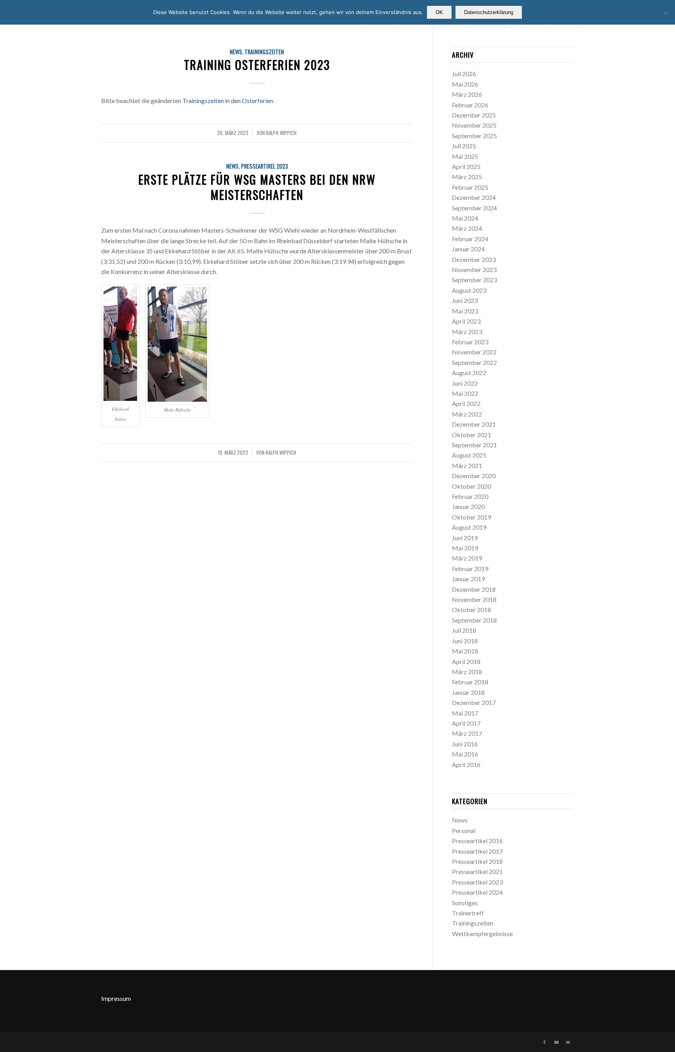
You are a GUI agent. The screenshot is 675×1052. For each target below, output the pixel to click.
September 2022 (474, 362)
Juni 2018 (465, 640)
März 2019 (467, 558)
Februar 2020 (470, 496)
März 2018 (467, 671)
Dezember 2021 (474, 424)
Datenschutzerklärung (488, 12)
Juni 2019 (465, 537)
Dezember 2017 (474, 702)
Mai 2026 (465, 84)
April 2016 (466, 764)
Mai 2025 (465, 156)
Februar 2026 (470, 105)
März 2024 (467, 228)
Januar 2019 (468, 578)
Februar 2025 (470, 187)
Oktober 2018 (471, 609)
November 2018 (474, 599)
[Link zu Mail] (568, 1042)
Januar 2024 (468, 249)
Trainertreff (468, 913)
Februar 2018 (470, 681)
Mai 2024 (465, 218)
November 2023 (474, 269)
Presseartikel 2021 (477, 871)
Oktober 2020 (471, 486)
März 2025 (467, 176)
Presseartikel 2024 (477, 892)
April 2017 (466, 723)
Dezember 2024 (474, 197)
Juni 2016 (465, 744)
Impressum (116, 998)
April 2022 (466, 403)
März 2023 (467, 331)
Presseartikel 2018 (477, 861)
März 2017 (467, 733)
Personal (463, 830)
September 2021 (474, 445)
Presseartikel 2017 (477, 851)
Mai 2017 (465, 713)
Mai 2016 (465, 754)
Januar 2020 (468, 506)
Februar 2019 (470, 568)
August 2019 (469, 527)
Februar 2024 (470, 238)
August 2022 (469, 372)
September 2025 (474, 135)
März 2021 (467, 465)
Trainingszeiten (264, 52)
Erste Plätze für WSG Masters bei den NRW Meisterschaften (257, 187)
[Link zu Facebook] (544, 1042)
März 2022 (467, 414)
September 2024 (474, 208)
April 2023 (466, 321)
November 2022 (474, 352)
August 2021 (469, 455)
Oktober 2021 (471, 434)
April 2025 (466, 166)
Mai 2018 (465, 651)
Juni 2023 (465, 300)
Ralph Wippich (281, 133)
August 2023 (469, 290)
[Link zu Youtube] (556, 1042)
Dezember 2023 (474, 259)
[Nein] (665, 12)
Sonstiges (465, 902)
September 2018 (474, 620)
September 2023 (474, 279)
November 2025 (474, 125)
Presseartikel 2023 (264, 166)
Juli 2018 (464, 630)
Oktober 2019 (471, 517)
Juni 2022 (465, 383)
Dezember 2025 (474, 115)
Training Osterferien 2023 (257, 64)
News (236, 52)
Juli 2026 (464, 73)
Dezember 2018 (474, 589)
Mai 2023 (465, 311)
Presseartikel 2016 (477, 840)
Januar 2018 (468, 692)
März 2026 (467, 94)
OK (439, 12)
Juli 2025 (464, 146)
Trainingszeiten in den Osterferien (227, 100)
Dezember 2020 (474, 475)
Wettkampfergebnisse (482, 933)
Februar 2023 (470, 341)
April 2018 (466, 661)
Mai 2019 (465, 548)
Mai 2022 (465, 393)
